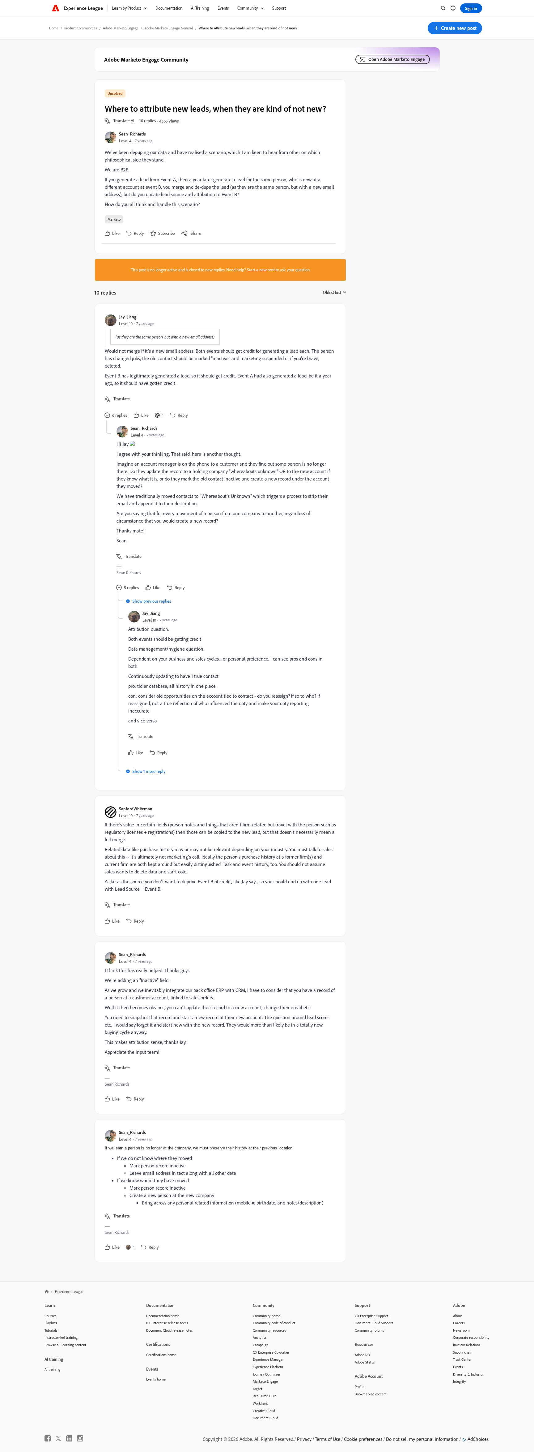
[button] (455, 28)
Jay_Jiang (127, 316)
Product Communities (80, 28)
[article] (219, 367)
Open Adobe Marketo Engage (396, 59)
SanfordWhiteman (135, 808)
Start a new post (261, 270)
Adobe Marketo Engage (120, 28)
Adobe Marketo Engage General (168, 28)
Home (53, 28)
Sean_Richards (132, 133)
